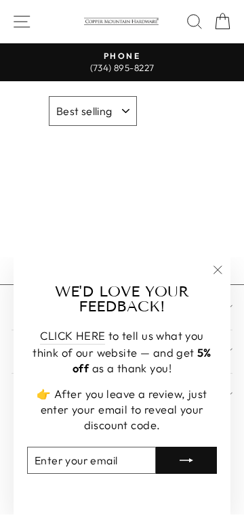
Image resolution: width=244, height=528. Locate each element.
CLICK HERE (72, 335)
